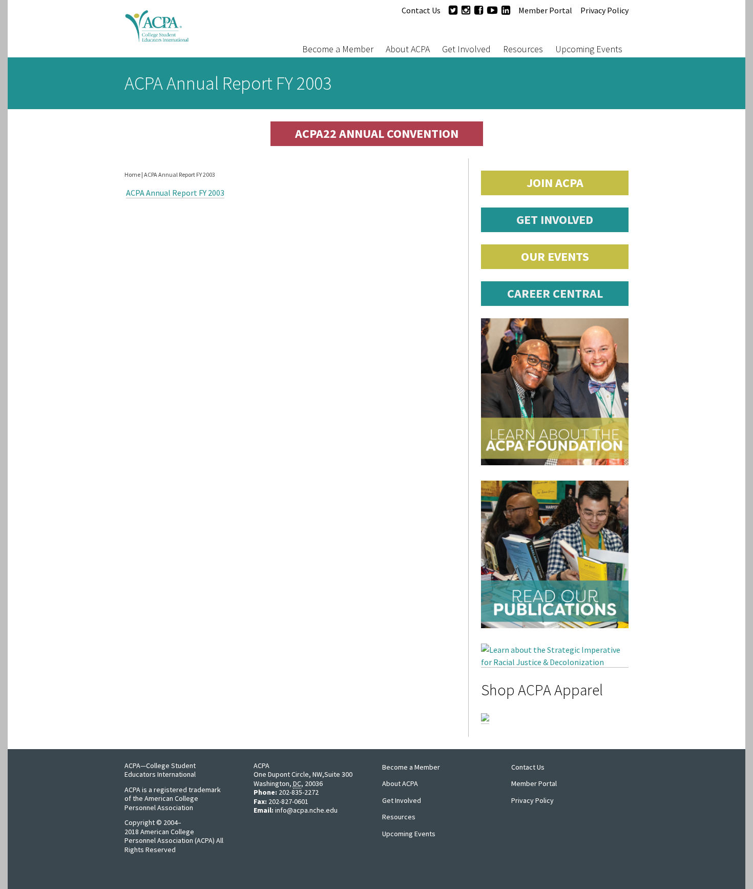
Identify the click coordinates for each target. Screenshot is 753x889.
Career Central (555, 293)
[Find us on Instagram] (466, 10)
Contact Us (421, 10)
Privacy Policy (604, 10)
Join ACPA (555, 183)
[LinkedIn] (505, 10)
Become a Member (337, 49)
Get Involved (466, 49)
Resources (523, 49)
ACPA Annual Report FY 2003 (175, 193)
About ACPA (408, 49)
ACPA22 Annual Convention (376, 133)
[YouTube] (492, 10)
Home (132, 174)
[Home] (189, 28)
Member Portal (545, 10)
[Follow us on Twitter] (453, 10)
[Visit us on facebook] (478, 10)
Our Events (555, 256)
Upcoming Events (588, 49)
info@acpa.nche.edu (306, 810)
